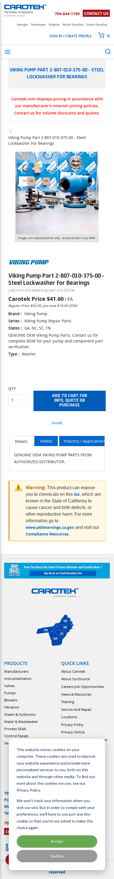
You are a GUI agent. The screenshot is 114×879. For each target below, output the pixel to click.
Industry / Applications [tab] (85, 441)
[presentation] (21, 441)
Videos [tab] (46, 441)
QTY (12, 388)
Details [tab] (21, 441)
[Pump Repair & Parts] (13, 131)
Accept (57, 841)
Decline (57, 856)
